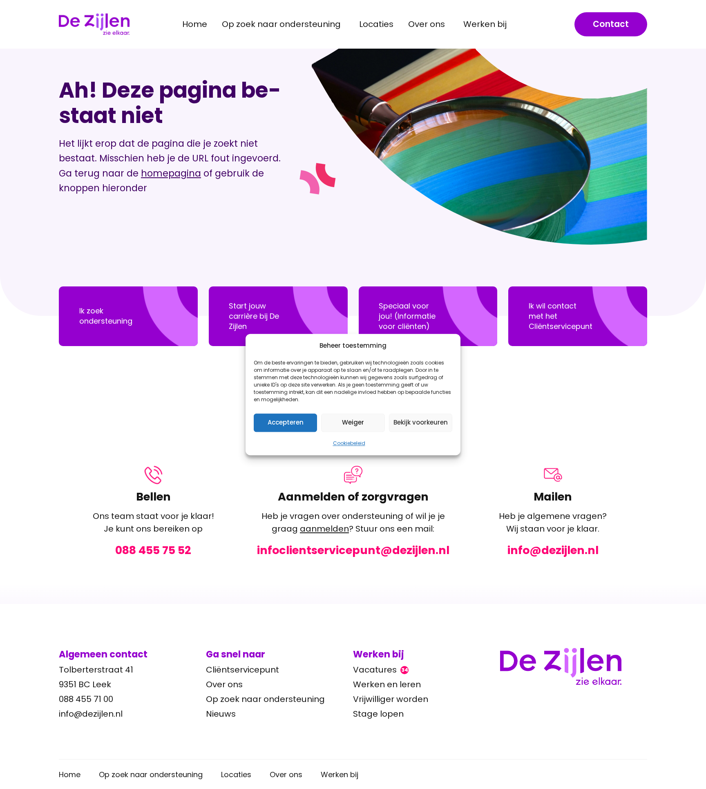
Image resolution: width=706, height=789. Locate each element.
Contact (611, 24)
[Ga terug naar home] (573, 666)
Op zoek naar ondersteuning (265, 699)
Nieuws (221, 714)
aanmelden (324, 528)
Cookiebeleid (349, 443)
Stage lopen (378, 714)
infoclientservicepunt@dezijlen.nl (353, 550)
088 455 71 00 (86, 699)
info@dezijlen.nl (553, 550)
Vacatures (380, 669)
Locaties (376, 24)
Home (194, 24)
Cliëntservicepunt (242, 669)
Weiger (353, 422)
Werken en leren (387, 684)
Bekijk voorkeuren (420, 422)
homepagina (171, 173)
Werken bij (339, 774)
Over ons (224, 684)
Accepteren (286, 422)
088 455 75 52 (153, 550)
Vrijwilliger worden (390, 699)
